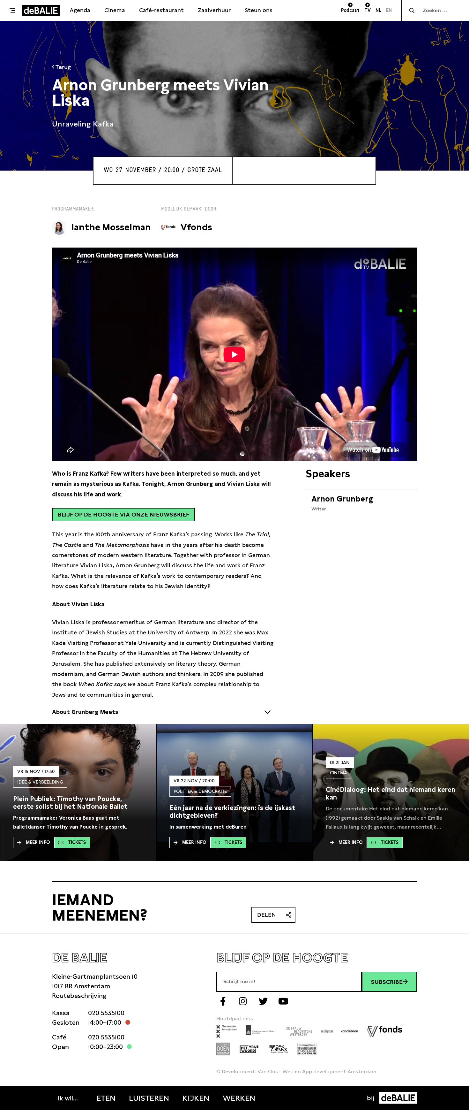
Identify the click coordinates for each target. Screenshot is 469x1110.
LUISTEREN (149, 1098)
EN (389, 10)
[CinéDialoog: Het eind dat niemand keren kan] (391, 793)
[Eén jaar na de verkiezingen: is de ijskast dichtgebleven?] (234, 811)
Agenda (80, 10)
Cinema (114, 10)
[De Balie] (41, 10)
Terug (62, 67)
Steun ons (258, 10)
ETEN (105, 1098)
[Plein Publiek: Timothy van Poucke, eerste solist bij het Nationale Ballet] (78, 802)
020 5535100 (106, 1013)
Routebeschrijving (79, 995)
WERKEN (239, 1098)
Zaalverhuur (214, 10)
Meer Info (38, 842)
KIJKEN (195, 1098)
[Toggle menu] (12, 10)
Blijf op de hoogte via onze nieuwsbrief (123, 514)
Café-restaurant (161, 10)
